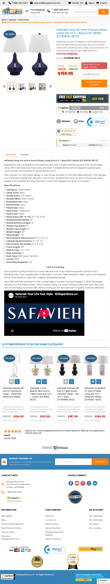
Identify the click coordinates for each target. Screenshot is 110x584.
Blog (3, 520)
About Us (49, 516)
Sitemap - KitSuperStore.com (10, 537)
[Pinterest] (83, 483)
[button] (8, 577)
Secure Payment (53, 528)
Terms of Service (53, 539)
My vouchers (95, 528)
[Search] (104, 12)
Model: (59, 58)
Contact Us (50, 520)
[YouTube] (77, 483)
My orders (94, 524)
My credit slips (96, 520)
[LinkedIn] (95, 483)
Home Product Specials (12, 524)
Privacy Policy (7, 532)
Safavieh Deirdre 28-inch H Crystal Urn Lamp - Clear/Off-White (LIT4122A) (13, 392)
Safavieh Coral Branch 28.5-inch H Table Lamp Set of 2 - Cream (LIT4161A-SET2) (40, 394)
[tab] (11, 154)
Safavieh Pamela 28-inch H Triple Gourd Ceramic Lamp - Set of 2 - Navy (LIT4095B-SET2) (68, 394)
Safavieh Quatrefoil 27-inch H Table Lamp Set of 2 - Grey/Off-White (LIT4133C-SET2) (95, 394)
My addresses (95, 516)
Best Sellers (6, 516)
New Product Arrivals (11, 528)
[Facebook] (71, 483)
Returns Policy (52, 524)
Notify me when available (94, 83)
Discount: (73, 66)
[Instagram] (89, 483)
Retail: (61, 66)
